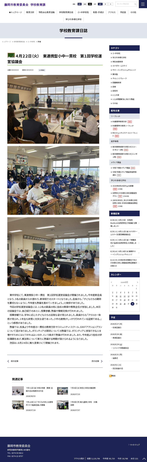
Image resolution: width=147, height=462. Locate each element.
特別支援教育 (118, 61)
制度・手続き (98, 12)
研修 (114, 86)
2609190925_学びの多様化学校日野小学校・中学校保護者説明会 (125, 203)
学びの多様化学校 (74, 19)
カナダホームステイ (120, 65)
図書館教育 (117, 82)
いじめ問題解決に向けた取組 (123, 99)
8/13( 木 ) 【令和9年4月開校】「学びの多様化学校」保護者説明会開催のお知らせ (123, 263)
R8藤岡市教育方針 (122, 121)
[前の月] (111, 282)
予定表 (123, 12)
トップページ (16, 12)
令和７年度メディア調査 (123, 168)
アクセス (112, 12)
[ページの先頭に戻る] (144, 459)
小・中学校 (116, 53)
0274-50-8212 (17, 453)
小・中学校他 (83, 12)
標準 (100, 4)
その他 (133, 12)
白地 (85, 4)
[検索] (134, 4)
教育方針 (30, 12)
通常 (79, 4)
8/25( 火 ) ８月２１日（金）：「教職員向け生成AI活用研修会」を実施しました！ (123, 243)
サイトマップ (135, 444)
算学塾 (115, 74)
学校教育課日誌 (66, 12)
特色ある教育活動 (47, 12)
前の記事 (14, 361)
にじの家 (116, 95)
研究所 (115, 91)
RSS (113, 375)
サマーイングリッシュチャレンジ (124, 70)
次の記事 (95, 361)
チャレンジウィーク (120, 78)
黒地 (90, 4)
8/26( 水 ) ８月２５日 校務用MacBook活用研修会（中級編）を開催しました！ (123, 223)
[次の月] (137, 282)
